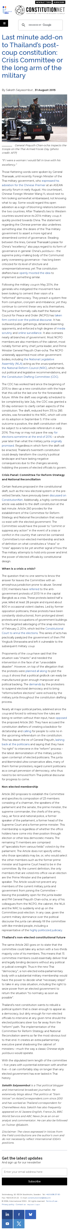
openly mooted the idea (34, 273)
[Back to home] (7, 10)
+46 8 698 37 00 (53, 1194)
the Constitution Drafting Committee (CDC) (30, 377)
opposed (61, 718)
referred (34, 589)
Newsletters (43, 2)
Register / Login (33, 1204)
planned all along (36, 671)
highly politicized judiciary (46, 930)
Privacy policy (8, 1204)
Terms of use (51, 1201)
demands (35, 684)
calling (27, 731)
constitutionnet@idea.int (39, 1198)
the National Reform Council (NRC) (24, 368)
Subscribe (59, 2)
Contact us (21, 1204)
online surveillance (30, 333)
